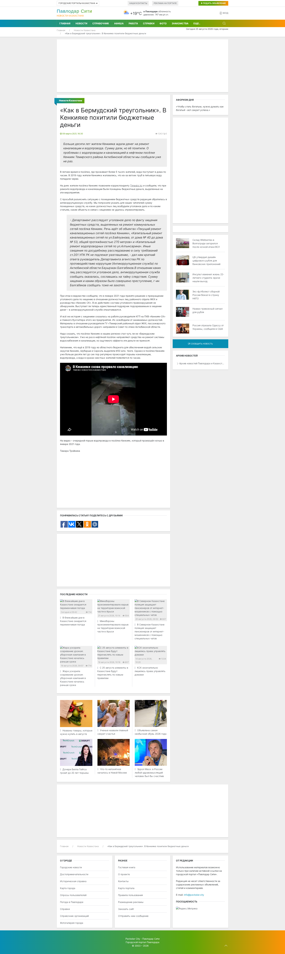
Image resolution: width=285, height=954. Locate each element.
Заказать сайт (126, 909)
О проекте (124, 874)
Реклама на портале (165, 3)
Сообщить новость (201, 343)
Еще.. (196, 23)
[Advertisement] (142, 66)
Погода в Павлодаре (71, 902)
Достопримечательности (74, 874)
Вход (225, 13)
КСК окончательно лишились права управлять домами (150, 671)
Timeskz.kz (136, 185)
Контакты (123, 881)
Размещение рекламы (130, 902)
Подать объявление (214, 3)
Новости (81, 23)
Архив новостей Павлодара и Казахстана (202, 363)
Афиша (119, 23)
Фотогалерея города (71, 922)
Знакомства (180, 23)
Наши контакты (138, 3)
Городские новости (71, 867)
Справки (148, 23)
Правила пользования (130, 895)
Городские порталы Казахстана (77, 3)
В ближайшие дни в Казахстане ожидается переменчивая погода (73, 621)
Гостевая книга (126, 867)
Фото (163, 23)
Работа (133, 23)
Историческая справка (73, 881)
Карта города (67, 888)
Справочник (100, 23)
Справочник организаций (74, 915)
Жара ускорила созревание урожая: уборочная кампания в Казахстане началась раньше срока (73, 678)
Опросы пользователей (73, 895)
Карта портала (126, 888)
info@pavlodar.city (194, 894)
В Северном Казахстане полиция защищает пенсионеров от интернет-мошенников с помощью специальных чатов (149, 631)
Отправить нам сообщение (133, 915)
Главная (64, 23)
